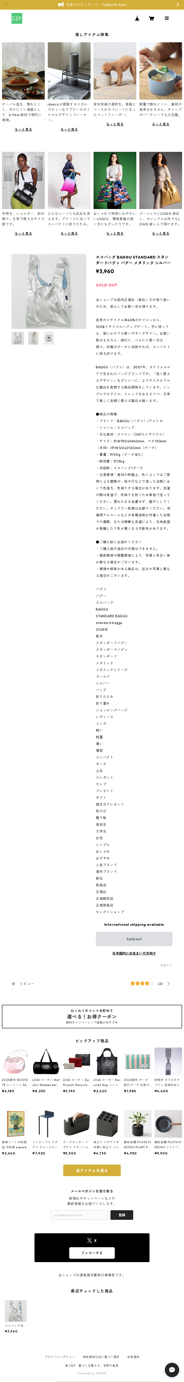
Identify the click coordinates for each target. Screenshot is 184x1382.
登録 (122, 1215)
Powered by (87, 1373)
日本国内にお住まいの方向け (134, 953)
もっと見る (23, 129)
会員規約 (133, 1357)
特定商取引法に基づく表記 (101, 1357)
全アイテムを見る (92, 1170)
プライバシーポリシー (60, 1357)
